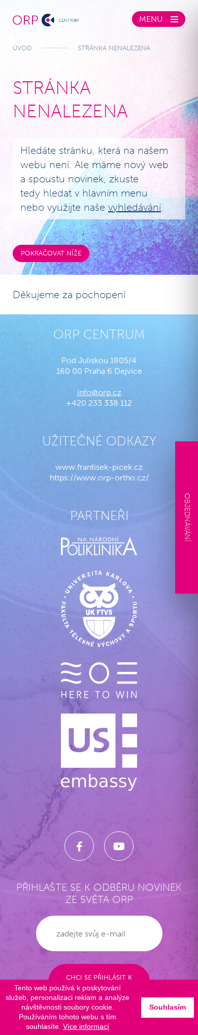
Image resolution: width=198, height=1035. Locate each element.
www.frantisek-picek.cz (99, 467)
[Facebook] (79, 846)
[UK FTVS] (99, 609)
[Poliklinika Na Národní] (99, 546)
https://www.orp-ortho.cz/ (99, 477)
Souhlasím (167, 1007)
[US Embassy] (99, 752)
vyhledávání (134, 207)
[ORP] (46, 19)
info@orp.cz (99, 392)
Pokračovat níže (51, 253)
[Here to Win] (99, 680)
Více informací (86, 1026)
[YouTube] (119, 846)
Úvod (22, 48)
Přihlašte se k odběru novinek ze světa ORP (99, 893)
